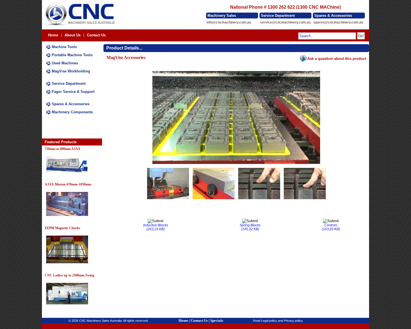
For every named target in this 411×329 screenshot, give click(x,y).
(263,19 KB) (155, 227)
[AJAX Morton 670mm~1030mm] (67, 216)
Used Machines (65, 63)
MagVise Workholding (71, 71)
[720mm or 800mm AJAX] (67, 173)
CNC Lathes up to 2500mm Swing (69, 275)
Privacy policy (293, 320)
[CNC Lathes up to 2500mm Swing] (67, 305)
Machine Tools (64, 47)
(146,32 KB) (250, 227)
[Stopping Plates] (213, 199)
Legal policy (269, 320)
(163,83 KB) (331, 227)
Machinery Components (72, 112)
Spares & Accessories (333, 15)
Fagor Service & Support (73, 92)
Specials (216, 320)
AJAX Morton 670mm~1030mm (68, 184)
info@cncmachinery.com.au (229, 22)
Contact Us (96, 35)
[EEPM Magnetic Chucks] (67, 263)
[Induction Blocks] (168, 199)
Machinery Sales (221, 15)
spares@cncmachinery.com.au (338, 22)
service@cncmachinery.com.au (285, 22)
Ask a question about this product (336, 59)
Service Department (278, 15)
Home (53, 35)
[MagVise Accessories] (236, 164)
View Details (54, 176)
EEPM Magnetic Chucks (62, 228)
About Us (73, 35)
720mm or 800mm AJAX (63, 149)
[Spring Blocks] (259, 199)
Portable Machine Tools (72, 55)
